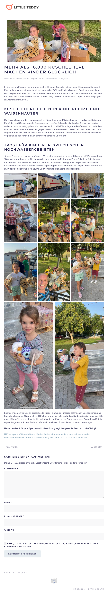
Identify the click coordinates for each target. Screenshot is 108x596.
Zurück (12, 447)
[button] (102, 7)
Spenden (9, 573)
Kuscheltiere (62, 434)
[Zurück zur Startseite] (21, 7)
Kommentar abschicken (22, 554)
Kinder (39, 434)
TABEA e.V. (59, 437)
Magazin (64, 78)
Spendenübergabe (43, 437)
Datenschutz (96, 589)
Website (9, 530)
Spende (29, 437)
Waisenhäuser (80, 437)
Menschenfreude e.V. (14, 437)
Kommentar (11, 469)
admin (22, 78)
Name (8, 502)
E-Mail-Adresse (14, 516)
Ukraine (68, 437)
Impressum (79, 589)
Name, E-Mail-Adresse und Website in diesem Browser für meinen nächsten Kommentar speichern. (51, 545)
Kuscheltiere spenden (79, 434)
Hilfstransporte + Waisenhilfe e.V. (19, 434)
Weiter (96, 447)
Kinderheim (49, 434)
